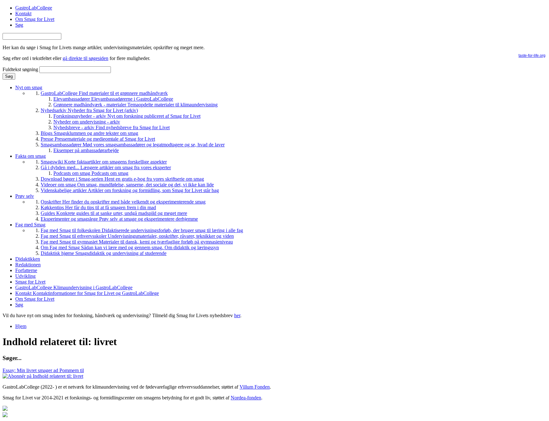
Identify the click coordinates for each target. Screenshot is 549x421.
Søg (19, 25)
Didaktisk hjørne (103, 253)
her (237, 315)
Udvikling (25, 276)
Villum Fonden (255, 387)
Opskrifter (123, 201)
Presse (98, 139)
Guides (114, 213)
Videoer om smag (127, 184)
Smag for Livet (30, 281)
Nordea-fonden (246, 397)
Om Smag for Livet (34, 19)
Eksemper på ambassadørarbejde (86, 150)
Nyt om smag (28, 87)
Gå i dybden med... (106, 167)
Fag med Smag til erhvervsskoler (137, 236)
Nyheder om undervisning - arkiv (86, 121)
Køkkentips (98, 207)
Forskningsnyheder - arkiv (126, 116)
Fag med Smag (30, 224)
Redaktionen (28, 264)
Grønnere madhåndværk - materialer (135, 104)
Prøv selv (24, 196)
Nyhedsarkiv (89, 110)
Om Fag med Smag (130, 247)
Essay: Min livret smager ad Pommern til (43, 370)
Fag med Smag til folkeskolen (142, 230)
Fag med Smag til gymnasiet (137, 241)
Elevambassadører (113, 99)
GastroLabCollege (33, 7)
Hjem (20, 326)
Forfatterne (26, 270)
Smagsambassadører (133, 144)
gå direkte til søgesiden (85, 58)
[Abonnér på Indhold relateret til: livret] (43, 376)
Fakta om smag (30, 156)
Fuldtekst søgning (21, 69)
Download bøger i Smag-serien (122, 179)
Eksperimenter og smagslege (119, 219)
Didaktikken (27, 259)
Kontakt (23, 13)
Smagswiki (104, 161)
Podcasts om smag (90, 173)
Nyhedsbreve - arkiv (111, 127)
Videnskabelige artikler (130, 190)
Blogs (89, 133)
